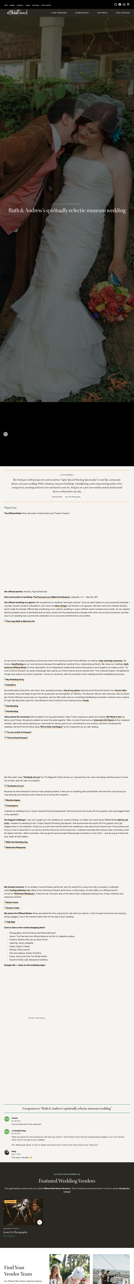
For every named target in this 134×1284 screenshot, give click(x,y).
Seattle (16, 1228)
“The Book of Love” (32, 777)
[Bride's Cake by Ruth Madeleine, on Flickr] (11, 902)
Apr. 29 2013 (16, 1121)
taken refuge (60, 605)
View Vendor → (9, 1236)
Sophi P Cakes (23, 946)
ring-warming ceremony (110, 660)
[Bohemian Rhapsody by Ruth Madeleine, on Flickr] (15, 847)
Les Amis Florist (40, 939)
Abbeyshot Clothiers (38, 959)
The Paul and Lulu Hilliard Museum (32, 936)
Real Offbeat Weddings (67, 204)
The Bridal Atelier (39, 956)
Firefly (86, 700)
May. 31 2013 (16, 1154)
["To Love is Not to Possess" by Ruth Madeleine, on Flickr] (18, 732)
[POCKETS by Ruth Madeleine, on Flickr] (10, 685)
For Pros (35, 5)
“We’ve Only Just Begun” (51, 726)
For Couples (46, 5)
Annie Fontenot (29, 933)
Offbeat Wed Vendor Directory (57, 1188)
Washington (8, 1228)
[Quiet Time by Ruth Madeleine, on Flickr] (10, 507)
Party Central (23, 949)
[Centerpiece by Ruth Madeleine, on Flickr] (11, 805)
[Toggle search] (115, 4)
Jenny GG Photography (73, 497)
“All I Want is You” (114, 716)
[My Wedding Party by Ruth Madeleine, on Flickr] (14, 679)
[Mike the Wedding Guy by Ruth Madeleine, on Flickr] (16, 842)
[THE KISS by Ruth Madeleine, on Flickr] (9, 922)
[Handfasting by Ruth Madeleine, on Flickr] (11, 706)
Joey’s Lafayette (25, 943)
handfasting (18, 664)
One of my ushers (71, 690)
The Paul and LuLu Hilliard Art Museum (51, 597)
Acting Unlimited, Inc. (20, 890)
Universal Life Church (104, 720)
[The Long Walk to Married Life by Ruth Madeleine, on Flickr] (19, 621)
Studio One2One (33, 953)
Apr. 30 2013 (16, 1133)
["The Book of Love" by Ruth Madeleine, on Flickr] (14, 786)
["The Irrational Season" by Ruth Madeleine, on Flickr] (16, 737)
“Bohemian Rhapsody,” (24, 893)
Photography (10, 1201)
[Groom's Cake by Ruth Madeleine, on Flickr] (11, 908)
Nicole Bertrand (48, 933)
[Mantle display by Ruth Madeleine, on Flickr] (12, 800)
